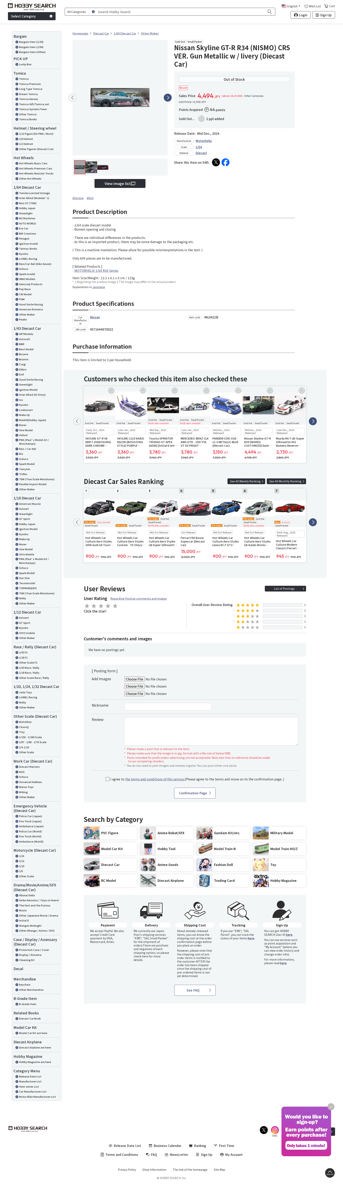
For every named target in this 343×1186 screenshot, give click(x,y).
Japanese (98, 287)
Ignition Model (28, 389)
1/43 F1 (23, 652)
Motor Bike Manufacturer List (37, 1096)
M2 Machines (27, 218)
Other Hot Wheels (30, 178)
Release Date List (30, 1076)
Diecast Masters (29, 767)
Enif (21, 374)
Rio (21, 454)
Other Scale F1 (28, 662)
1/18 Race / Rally (29, 672)
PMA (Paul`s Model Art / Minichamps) (34, 442)
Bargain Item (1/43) (31, 42)
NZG (21, 772)
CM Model (25, 294)
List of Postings (284, 589)
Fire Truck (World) (30, 836)
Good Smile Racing (31, 304)
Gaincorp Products (30, 284)
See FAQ (193, 990)
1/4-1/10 (24, 747)
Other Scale (26, 752)
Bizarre (23, 354)
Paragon (24, 238)
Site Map (219, 1169)
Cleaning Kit (27, 960)
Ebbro (22, 369)
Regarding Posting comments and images (138, 598)
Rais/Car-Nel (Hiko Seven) (35, 264)
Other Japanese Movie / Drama (38, 915)
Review (97, 719)
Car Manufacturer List (32, 1091)
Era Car (23, 228)
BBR (21, 344)
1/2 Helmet (26, 144)
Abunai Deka (27, 895)
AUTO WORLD (27, 223)
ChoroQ (24, 727)
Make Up (24, 415)
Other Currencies (254, 95)
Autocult (24, 339)
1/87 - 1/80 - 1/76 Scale (32, 742)
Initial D (24, 920)
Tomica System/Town (33, 109)
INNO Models (27, 279)
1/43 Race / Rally (29, 667)
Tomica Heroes (28, 99)
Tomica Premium (30, 84)
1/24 (21, 856)
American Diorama (31, 309)
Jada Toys (25, 692)
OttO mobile (27, 633)
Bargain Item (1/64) (31, 47)
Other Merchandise (31, 990)
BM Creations (27, 233)
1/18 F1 (23, 657)
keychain (24, 984)
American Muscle (30, 504)
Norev (22, 425)
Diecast (201, 152)
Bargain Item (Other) (32, 52)
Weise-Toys (26, 787)
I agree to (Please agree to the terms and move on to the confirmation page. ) (197, 779)
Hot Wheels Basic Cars (33, 163)
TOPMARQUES (28, 588)
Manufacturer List (30, 1081)
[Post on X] (216, 162)
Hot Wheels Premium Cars (35, 168)
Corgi (22, 364)
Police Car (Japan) (30, 816)
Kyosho (23, 254)
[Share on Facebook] (225, 162)
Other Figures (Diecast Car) (36, 149)
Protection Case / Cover (34, 950)
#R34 (90, 198)
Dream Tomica (28, 94)
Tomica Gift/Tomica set (34, 104)
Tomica (24, 79)
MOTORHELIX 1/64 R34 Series (96, 270)
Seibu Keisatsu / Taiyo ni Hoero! (39, 900)
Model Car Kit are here (33, 1033)
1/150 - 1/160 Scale (30, 737)
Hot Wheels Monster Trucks (36, 173)
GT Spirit (24, 519)
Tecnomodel (27, 583)
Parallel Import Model (32, 484)
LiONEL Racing (28, 259)
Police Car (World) (30, 831)
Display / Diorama (30, 955)
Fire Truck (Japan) (30, 821)
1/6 (21, 871)
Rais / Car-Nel (27, 449)
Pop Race (25, 289)
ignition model (28, 243)
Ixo (21, 400)
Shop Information (154, 1169)
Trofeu (23, 474)
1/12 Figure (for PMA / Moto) (36, 134)
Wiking (23, 792)
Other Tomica (28, 114)
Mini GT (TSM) (28, 203)
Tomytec (24, 469)
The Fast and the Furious (34, 905)
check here (141, 956)
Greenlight (26, 213)
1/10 (21, 866)
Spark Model (27, 464)
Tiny (22, 732)
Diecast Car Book (30, 1018)
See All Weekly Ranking (245, 481)
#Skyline (78, 198)
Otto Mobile (26, 554)
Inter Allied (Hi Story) (32, 394)
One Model (26, 430)
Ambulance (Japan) (31, 826)
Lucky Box (25, 64)
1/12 (21, 861)
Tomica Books (28, 119)
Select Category (23, 16)
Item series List (29, 1086)
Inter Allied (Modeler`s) (34, 198)
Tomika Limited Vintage (34, 193)
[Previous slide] (72, 98)
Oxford (23, 435)
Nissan (95, 317)
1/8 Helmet (26, 139)
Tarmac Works (28, 248)
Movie (23, 910)
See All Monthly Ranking (285, 481)
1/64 (199, 146)
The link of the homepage (190, 1169)
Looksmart (26, 410)
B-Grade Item (27, 1004)
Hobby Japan (27, 208)
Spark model (27, 274)
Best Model (26, 349)
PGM (22, 299)
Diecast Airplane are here (35, 1047)
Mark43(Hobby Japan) (32, 420)
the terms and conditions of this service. (155, 779)
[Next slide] (168, 98)
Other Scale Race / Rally (34, 678)
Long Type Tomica (30, 89)
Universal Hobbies (30, 782)
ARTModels (26, 334)
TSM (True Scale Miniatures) (37, 479)
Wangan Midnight (30, 925)
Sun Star (24, 578)
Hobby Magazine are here (35, 1062)
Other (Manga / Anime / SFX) (37, 930)
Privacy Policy (127, 1169)
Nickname (100, 705)
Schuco (23, 269)
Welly (22, 598)
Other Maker (27, 314)
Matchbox (25, 722)
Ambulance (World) (31, 841)
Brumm (24, 359)
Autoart (24, 509)
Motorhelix (204, 140)
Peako (23, 319)
